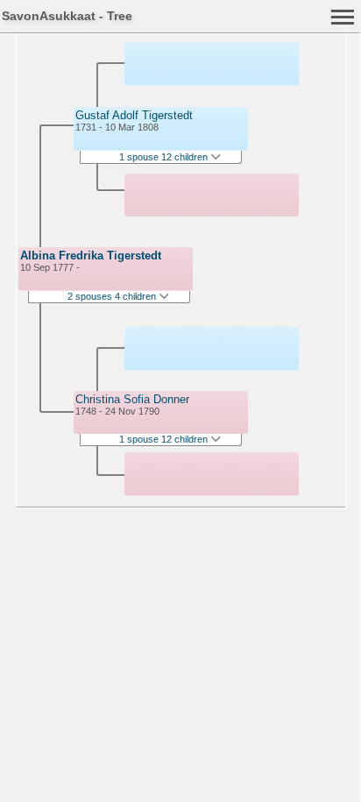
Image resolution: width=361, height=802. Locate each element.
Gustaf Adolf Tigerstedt (134, 115)
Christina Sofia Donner (132, 399)
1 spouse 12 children (164, 157)
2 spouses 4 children (113, 296)
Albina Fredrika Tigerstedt (90, 255)
